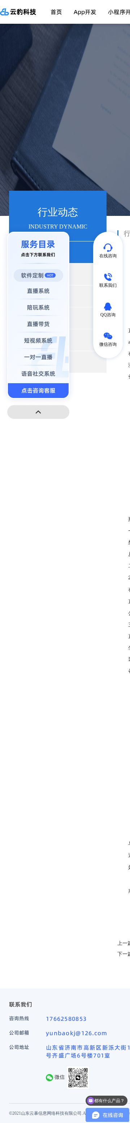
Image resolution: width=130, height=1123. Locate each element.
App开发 (85, 12)
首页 (56, 12)
